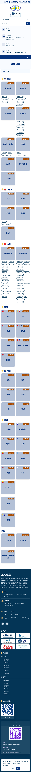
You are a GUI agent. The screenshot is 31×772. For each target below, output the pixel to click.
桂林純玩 (19, 267)
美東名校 (4, 102)
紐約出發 (4, 96)
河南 (24, 299)
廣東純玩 (26, 283)
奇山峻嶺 (4, 296)
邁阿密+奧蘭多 (6, 155)
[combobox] (13, 23)
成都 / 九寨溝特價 (6, 275)
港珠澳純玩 (20, 294)
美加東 (12, 99)
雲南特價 (4, 264)
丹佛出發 (19, 104)
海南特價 (4, 283)
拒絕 (13, 768)
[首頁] (15, 8)
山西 (18, 302)
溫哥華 (4, 221)
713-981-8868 (10, 46)
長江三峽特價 (5, 267)
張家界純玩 (20, 275)
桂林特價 (11, 264)
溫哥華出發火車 (6, 224)
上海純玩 (26, 261)
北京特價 (4, 261)
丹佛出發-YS (20, 132)
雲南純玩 (26, 264)
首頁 (4, 71)
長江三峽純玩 (20, 269)
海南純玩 (19, 286)
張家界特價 (5, 269)
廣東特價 (4, 278)
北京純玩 (19, 261)
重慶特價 (4, 272)
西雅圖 (18, 152)
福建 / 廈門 (5, 280)
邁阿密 (4, 152)
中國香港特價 (5, 294)
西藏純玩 (26, 272)
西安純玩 (19, 264)
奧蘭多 (9, 152)
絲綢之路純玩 (20, 291)
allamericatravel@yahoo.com (11, 744)
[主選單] (27, 57)
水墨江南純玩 (20, 288)
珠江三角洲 (5, 286)
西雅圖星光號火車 (21, 155)
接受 (18, 768)
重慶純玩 (19, 278)
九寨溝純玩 (20, 280)
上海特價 (11, 261)
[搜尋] (28, 23)
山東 (23, 302)
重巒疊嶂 (19, 296)
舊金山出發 (20, 102)
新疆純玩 (19, 272)
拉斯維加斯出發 (21, 99)
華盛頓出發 (5, 99)
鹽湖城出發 (20, 122)
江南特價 (4, 288)
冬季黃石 (19, 135)
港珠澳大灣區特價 (6, 291)
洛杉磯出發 (20, 96)
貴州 (25, 296)
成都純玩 (19, 283)
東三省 (18, 299)
